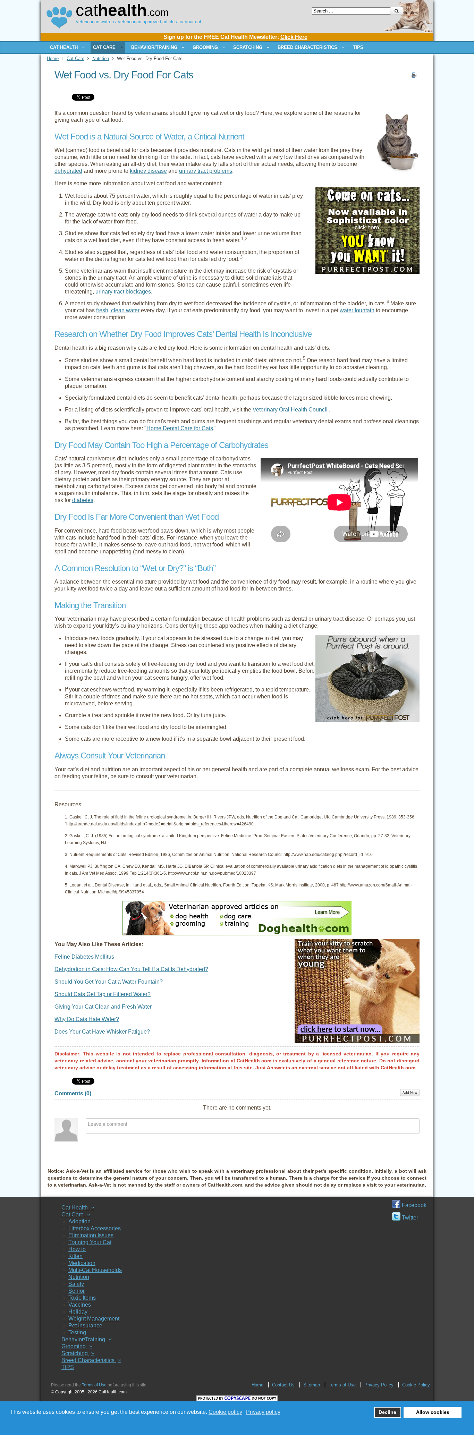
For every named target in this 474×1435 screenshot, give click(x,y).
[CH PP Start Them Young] (357, 1041)
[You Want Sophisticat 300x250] (367, 272)
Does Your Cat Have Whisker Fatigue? (102, 1032)
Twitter (409, 1218)
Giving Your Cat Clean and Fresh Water (103, 1007)
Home (53, 58)
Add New (410, 1092)
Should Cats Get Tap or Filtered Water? (102, 994)
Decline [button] (387, 1412)
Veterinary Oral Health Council (291, 410)
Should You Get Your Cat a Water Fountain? (108, 982)
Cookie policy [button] (225, 1412)
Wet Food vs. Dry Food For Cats (123, 74)
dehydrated (68, 171)
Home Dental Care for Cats (179, 428)
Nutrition (100, 58)
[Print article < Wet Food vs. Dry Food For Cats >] (413, 76)
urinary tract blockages (123, 292)
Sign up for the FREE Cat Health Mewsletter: (235, 37)
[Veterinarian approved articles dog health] (237, 933)
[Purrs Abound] (367, 720)
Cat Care (75, 58)
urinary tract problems (205, 171)
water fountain (357, 310)
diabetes (82, 500)
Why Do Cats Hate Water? (86, 1019)
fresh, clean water (117, 310)
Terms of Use (94, 1385)
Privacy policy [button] (263, 1412)
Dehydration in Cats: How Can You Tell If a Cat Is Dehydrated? (131, 969)
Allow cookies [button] (432, 1412)
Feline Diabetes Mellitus (84, 957)
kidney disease (148, 171)
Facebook (413, 1205)
